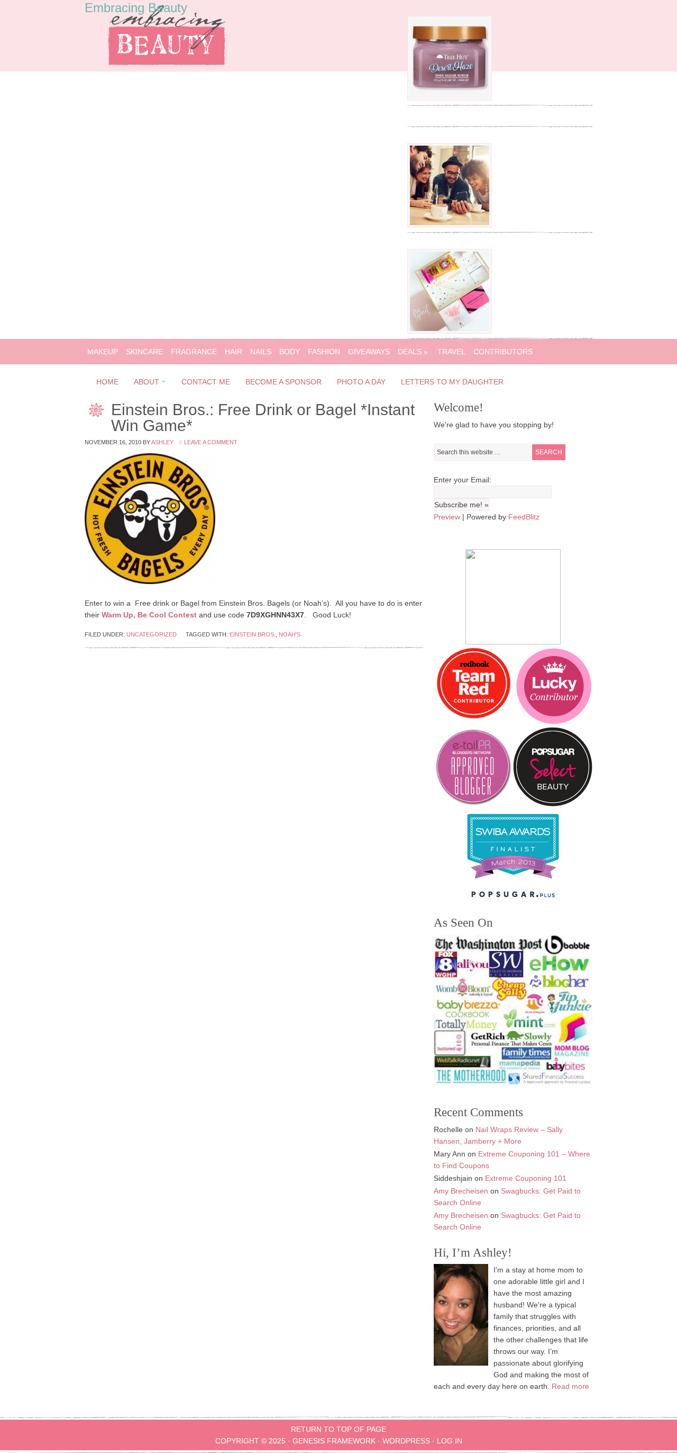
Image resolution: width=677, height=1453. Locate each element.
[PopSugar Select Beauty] (552, 804)
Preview (447, 517)
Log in (449, 1441)
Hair (233, 351)
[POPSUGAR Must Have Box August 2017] (449, 331)
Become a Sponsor (283, 382)
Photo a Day (361, 382)
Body (289, 351)
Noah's (289, 634)
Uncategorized (151, 634)
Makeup (102, 351)
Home (107, 382)
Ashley (162, 442)
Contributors (503, 351)
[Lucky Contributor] (553, 721)
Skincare (144, 351)
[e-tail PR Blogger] (473, 804)
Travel (451, 351)
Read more (570, 1386)
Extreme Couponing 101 (525, 1178)
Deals (413, 351)
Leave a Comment (210, 442)
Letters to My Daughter (452, 382)
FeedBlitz (523, 517)
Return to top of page (338, 1429)
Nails (260, 351)
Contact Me (205, 382)
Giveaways (369, 351)
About (143, 384)
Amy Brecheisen (461, 1191)
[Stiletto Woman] (513, 881)
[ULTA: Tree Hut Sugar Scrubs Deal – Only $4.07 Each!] (449, 98)
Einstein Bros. (253, 634)
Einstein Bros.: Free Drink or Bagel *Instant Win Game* (263, 417)
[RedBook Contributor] (474, 721)
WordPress (406, 1441)
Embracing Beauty (136, 8)
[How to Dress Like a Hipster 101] (449, 225)
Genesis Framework (334, 1441)
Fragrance (194, 351)
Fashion (324, 351)
